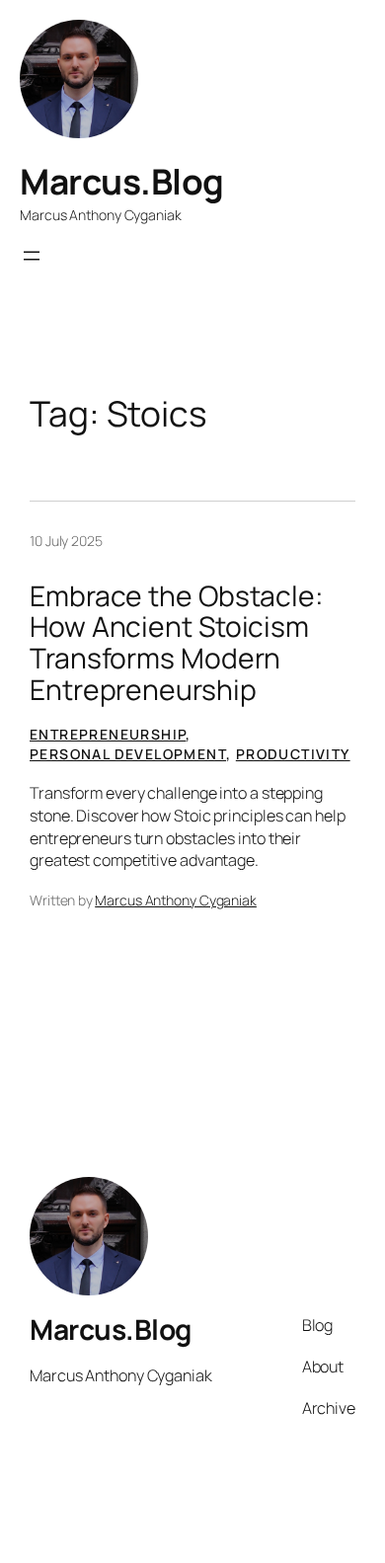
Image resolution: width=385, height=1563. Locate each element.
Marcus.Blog (122, 181)
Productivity (293, 753)
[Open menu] (31, 256)
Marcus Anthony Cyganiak (176, 900)
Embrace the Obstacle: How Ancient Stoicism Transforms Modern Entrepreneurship (176, 643)
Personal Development (128, 753)
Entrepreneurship (108, 734)
